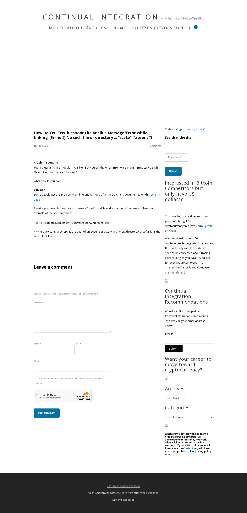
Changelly (171, 267)
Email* (169, 334)
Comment (39, 302)
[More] (195, 27)
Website (37, 361)
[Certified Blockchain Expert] (166, 281)
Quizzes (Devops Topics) (161, 28)
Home (119, 28)
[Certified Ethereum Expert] (166, 426)
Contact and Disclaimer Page (123, 485)
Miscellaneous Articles (77, 28)
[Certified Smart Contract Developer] (166, 379)
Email (77, 344)
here (170, 454)
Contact (188, 448)
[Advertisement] (123, 59)
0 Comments (154, 146)
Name (37, 344)
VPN (187, 445)
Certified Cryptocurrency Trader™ (185, 129)
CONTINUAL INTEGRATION (101, 17)
